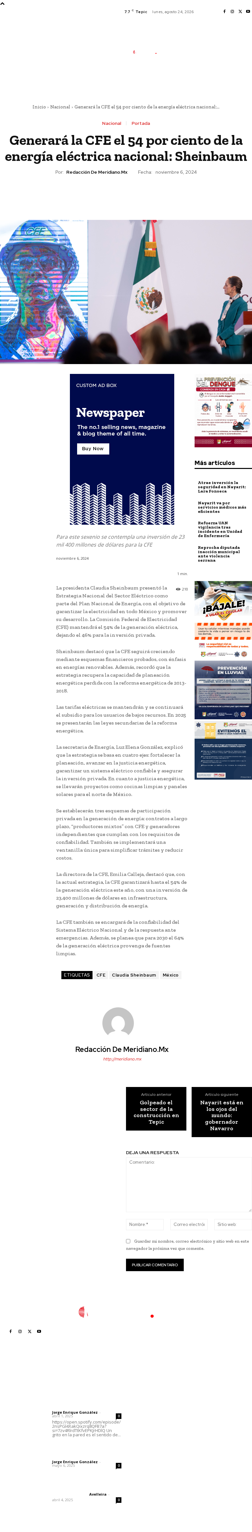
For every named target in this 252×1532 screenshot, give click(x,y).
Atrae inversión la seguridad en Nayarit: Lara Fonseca (222, 487)
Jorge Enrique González (75, 1412)
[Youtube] (248, 12)
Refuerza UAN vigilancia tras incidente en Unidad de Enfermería (220, 529)
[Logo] (148, 52)
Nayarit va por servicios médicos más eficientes (222, 507)
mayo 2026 (199, 1428)
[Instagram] (232, 12)
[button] (175, 83)
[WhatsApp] (140, 194)
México (171, 975)
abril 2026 (197, 1438)
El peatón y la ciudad (83, 1485)
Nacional (60, 107)
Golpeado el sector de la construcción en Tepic (156, 1112)
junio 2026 (198, 1418)
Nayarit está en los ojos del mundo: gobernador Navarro (221, 1115)
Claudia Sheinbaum (134, 975)
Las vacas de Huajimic (86, 1447)
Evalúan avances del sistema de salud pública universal (151, 1466)
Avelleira (98, 1494)
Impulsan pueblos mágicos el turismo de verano (149, 1397)
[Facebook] (224, 12)
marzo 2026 (200, 1448)
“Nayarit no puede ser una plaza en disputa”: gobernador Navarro (152, 1419)
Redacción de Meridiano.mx (96, 172)
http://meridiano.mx (122, 1059)
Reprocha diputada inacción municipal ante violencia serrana (219, 554)
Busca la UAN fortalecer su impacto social (145, 1485)
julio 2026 (197, 1408)
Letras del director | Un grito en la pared (82, 1394)
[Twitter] (240, 12)
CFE (101, 975)
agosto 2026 (200, 1399)
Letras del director (69, 1407)
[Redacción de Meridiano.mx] (122, 1023)
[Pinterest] (125, 194)
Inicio (39, 107)
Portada (141, 123)
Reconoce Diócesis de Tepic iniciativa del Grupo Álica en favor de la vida (150, 1443)
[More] (156, 194)
